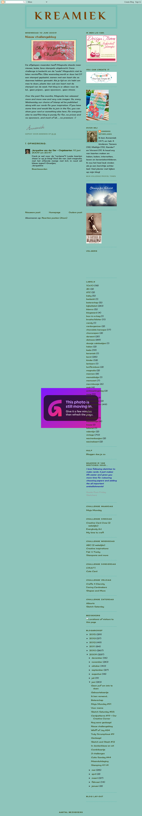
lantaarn (90, 363)
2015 (93, 634)
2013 (92, 638)
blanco (89, 309)
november (97, 662)
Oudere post (75, 212)
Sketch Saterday (95, 606)
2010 (93, 650)
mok (88, 387)
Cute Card (91, 571)
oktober (96, 666)
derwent (90, 336)
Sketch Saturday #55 (103, 712)
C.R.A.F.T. (91, 568)
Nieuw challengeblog (102, 726)
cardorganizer (93, 326)
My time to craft (95, 532)
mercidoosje (92, 384)
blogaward (91, 312)
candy (89, 323)
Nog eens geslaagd (101, 722)
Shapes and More (96, 590)
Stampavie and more (97, 555)
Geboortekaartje (99, 692)
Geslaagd (96, 738)
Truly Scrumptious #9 (102, 734)
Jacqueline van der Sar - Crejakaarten (52, 150)
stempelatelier (93, 404)
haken (89, 346)
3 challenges (98, 753)
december (97, 658)
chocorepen (92, 333)
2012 (92, 642)
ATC (88, 292)
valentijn (90, 431)
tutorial (90, 428)
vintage (90, 435)
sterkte (90, 407)
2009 (93, 654)
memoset (91, 380)
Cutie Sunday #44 (101, 757)
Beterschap (97, 700)
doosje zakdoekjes (96, 343)
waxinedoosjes (94, 438)
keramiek (91, 353)
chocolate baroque (96, 329)
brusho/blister (93, 319)
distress (90, 340)
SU (88, 414)
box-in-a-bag (93, 316)
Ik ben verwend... (99, 696)
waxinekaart (92, 441)
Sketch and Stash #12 (103, 742)
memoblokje (92, 377)
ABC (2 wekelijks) (95, 545)
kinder (89, 360)
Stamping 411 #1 (100, 765)
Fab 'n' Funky (93, 552)
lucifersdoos (93, 367)
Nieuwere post (32, 212)
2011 (92, 646)
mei (94, 770)
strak (89, 411)
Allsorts (90, 603)
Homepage (54, 212)
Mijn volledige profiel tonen (101, 176)
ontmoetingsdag (95, 391)
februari (96, 782)
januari (95, 786)
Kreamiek (71, 15)
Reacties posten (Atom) (54, 218)
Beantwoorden (39, 169)
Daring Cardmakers (96, 587)
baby (89, 296)
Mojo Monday (94, 510)
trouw (89, 425)
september (98, 670)
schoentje (91, 397)
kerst (89, 357)
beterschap (92, 302)
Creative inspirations (97, 548)
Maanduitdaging (99, 761)
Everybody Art (94, 529)
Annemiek (106, 131)
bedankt (90, 299)
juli (93, 678)
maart (95, 778)
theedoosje (92, 421)
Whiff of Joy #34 (100, 730)
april (94, 774)
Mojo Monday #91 (101, 704)
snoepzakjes (93, 401)
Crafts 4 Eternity (95, 584)
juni (94, 682)
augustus (97, 674)
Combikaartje (98, 749)
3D (88, 289)
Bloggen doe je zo (95, 454)
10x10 (90, 285)
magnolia (91, 370)
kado (88, 350)
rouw (88, 394)
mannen (90, 374)
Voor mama (97, 708)
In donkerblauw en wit (102, 746)
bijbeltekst (91, 306)
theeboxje (91, 418)
